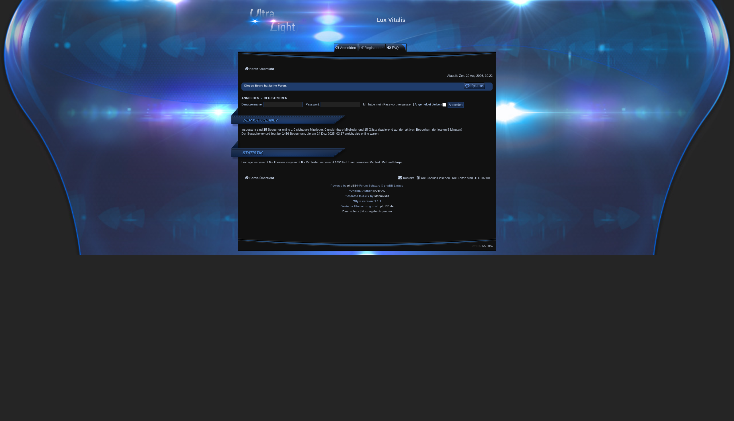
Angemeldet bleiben (428, 104)
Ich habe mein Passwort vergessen (387, 104)
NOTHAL (379, 190)
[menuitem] (345, 48)
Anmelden (250, 98)
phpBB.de (387, 206)
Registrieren (275, 98)
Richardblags (392, 162)
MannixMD (381, 195)
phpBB (351, 185)
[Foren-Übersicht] (277, 22)
